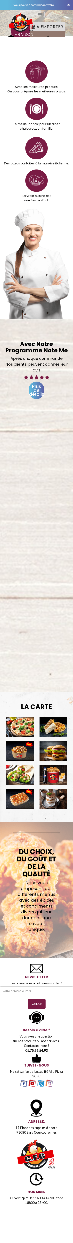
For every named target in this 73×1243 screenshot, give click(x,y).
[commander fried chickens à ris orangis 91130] (53, 775)
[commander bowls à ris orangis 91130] (20, 751)
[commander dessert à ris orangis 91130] (53, 799)
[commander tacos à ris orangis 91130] (53, 727)
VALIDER (37, 1004)
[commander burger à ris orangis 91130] (53, 751)
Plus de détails (36, 390)
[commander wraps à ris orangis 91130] (20, 775)
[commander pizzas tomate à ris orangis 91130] (20, 727)
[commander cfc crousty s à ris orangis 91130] (20, 799)
